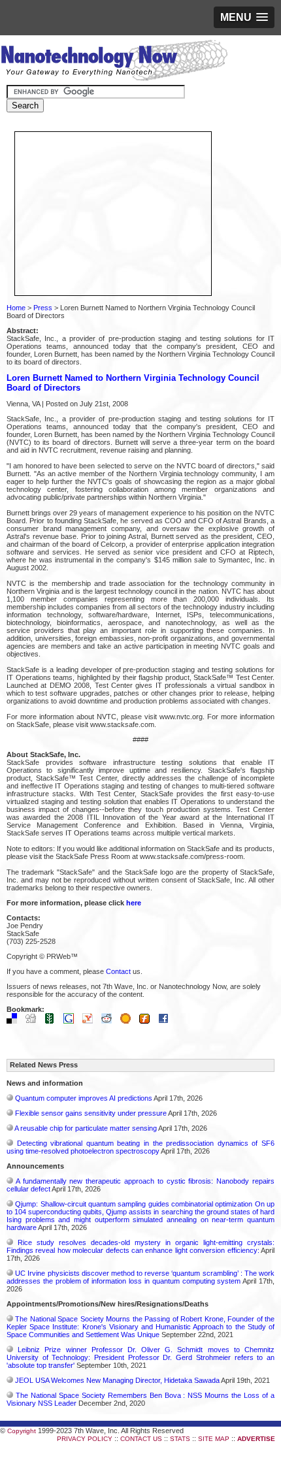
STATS (180, 1438)
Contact (118, 971)
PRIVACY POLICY (84, 1438)
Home (16, 308)
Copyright (21, 1430)
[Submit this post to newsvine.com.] (52, 1021)
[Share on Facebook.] (166, 1021)
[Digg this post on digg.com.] (33, 1021)
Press (42, 308)
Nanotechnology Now (114, 62)
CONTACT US (141, 1438)
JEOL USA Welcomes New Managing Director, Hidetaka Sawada (117, 1380)
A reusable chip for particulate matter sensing (85, 1128)
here (133, 903)
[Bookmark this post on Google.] (71, 1021)
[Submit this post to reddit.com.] (109, 1021)
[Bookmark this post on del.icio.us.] (15, 1021)
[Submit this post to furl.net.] (147, 1021)
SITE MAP (213, 1438)
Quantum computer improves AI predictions (83, 1098)
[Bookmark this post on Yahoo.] (90, 1021)
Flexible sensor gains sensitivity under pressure (91, 1113)
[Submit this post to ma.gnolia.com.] (128, 1021)
